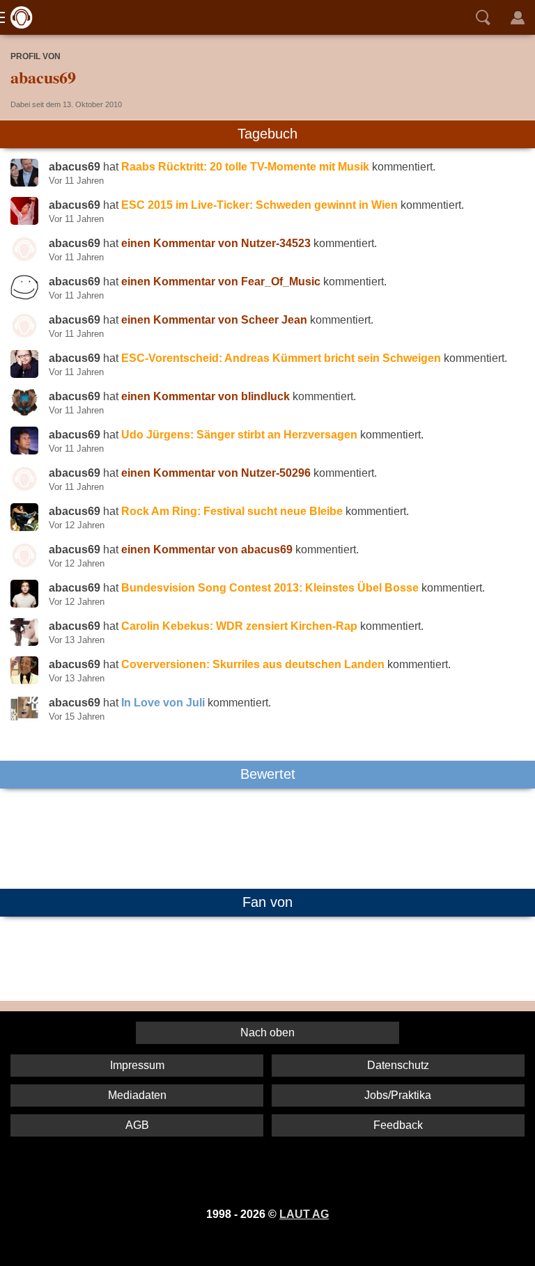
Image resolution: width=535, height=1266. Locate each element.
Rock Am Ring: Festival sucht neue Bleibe (232, 511)
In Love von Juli (163, 703)
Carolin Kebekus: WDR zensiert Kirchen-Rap (239, 626)
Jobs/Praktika (397, 1095)
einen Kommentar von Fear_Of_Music (220, 281)
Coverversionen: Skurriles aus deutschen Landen (253, 664)
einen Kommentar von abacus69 (207, 549)
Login (517, 17)
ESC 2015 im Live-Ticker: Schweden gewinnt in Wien (259, 205)
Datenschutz (398, 1065)
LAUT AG (304, 1214)
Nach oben (267, 1032)
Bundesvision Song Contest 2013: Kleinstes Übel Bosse (270, 588)
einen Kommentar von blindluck (205, 396)
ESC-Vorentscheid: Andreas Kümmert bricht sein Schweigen (281, 358)
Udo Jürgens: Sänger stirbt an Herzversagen (239, 435)
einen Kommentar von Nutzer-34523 (216, 243)
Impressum (137, 1065)
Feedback (398, 1125)
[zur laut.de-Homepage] (17, 17)
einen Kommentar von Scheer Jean (214, 320)
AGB (137, 1125)
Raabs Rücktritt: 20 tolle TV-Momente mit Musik (245, 167)
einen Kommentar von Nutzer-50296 (216, 473)
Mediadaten (137, 1095)
